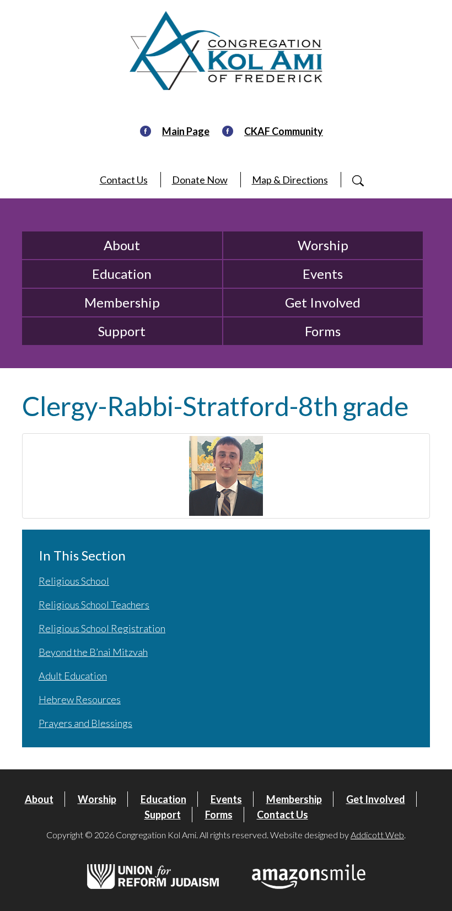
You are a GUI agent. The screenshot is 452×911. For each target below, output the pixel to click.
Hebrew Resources (80, 699)
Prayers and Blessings (85, 723)
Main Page (185, 131)
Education (122, 274)
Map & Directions (290, 180)
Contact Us (124, 180)
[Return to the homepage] (226, 50)
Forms (323, 331)
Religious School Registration (102, 628)
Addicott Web (377, 834)
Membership (122, 302)
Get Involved (322, 302)
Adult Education (73, 676)
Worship (323, 245)
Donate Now (200, 180)
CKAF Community (283, 131)
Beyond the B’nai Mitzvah (93, 652)
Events (323, 274)
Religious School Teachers (94, 605)
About (122, 245)
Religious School (74, 581)
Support (122, 331)
